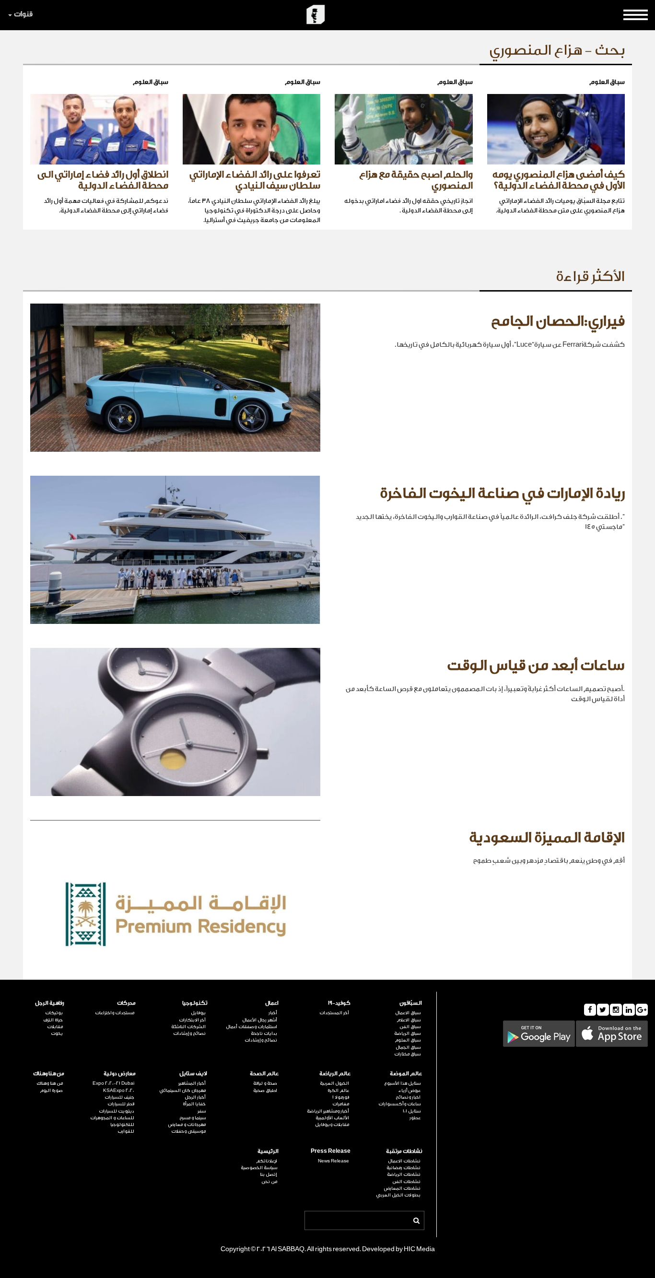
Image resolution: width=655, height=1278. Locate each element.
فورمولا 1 (340, 1097)
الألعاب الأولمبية (332, 1117)
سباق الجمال (408, 1047)
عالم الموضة (406, 1073)
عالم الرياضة (334, 1073)
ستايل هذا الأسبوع (402, 1083)
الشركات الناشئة (188, 1026)
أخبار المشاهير (192, 1083)
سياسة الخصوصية (259, 1167)
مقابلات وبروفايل (332, 1124)
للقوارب (125, 1131)
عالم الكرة (338, 1090)
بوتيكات (54, 1012)
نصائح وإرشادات (261, 1040)
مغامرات (340, 1104)
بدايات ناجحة (264, 1033)
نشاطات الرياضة (404, 1174)
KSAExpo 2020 (118, 1090)
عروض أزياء (409, 1090)
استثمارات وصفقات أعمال (251, 1026)
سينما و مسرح (192, 1117)
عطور (415, 1117)
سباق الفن (410, 1026)
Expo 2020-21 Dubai (113, 1083)
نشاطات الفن (406, 1181)
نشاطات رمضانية (403, 1167)
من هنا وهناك (48, 1073)
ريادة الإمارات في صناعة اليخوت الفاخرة (502, 493)
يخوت (57, 1033)
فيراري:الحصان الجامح (558, 321)
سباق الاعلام (409, 1020)
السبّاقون (410, 1003)
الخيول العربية (334, 1083)
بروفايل (198, 1012)
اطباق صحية (265, 1090)
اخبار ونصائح (408, 1097)
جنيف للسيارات (119, 1097)
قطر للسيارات (120, 1104)
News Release (333, 1161)
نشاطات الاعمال (404, 1161)
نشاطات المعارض (402, 1188)
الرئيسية (268, 1151)
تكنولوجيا (194, 1003)
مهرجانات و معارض (187, 1124)
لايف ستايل (193, 1073)
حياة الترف (53, 1020)
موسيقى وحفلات (188, 1131)
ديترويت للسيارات (116, 1111)
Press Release (330, 1151)
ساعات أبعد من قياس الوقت (536, 665)
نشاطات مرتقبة (404, 1151)
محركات (126, 1003)
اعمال (272, 1003)
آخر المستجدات (334, 1012)
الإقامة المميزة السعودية (547, 838)
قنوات (23, 14)
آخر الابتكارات (192, 1020)
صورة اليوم (51, 1090)
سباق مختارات (407, 1054)
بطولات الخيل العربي (398, 1195)
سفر (202, 1111)
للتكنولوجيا (122, 1124)
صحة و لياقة (265, 1083)
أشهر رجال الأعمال (259, 1020)
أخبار (273, 1012)
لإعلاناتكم (266, 1161)
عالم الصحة (264, 1073)
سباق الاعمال (408, 1012)
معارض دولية (120, 1073)
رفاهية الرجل (49, 1003)
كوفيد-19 (339, 1003)
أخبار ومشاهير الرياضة (328, 1111)
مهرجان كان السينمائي (182, 1090)
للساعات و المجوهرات (112, 1117)
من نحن (269, 1181)
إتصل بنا (268, 1174)
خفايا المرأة (194, 1104)
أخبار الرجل (195, 1097)
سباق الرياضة (407, 1033)
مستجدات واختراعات (114, 1012)
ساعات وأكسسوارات (399, 1104)
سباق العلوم (408, 1040)
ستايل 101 (412, 1111)
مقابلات (55, 1026)
